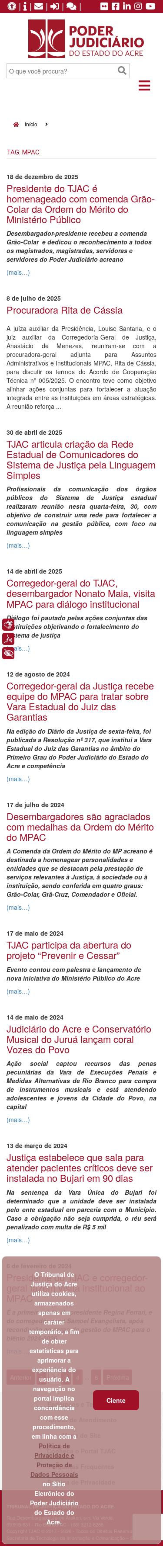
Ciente (116, 1400)
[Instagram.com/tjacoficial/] (138, 7)
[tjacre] (127, 7)
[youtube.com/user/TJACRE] (150, 7)
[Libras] (8, 625)
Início (30, 124)
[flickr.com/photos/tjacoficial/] (104, 7)
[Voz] (8, 639)
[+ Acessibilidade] (8, 653)
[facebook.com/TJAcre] (115, 7)
